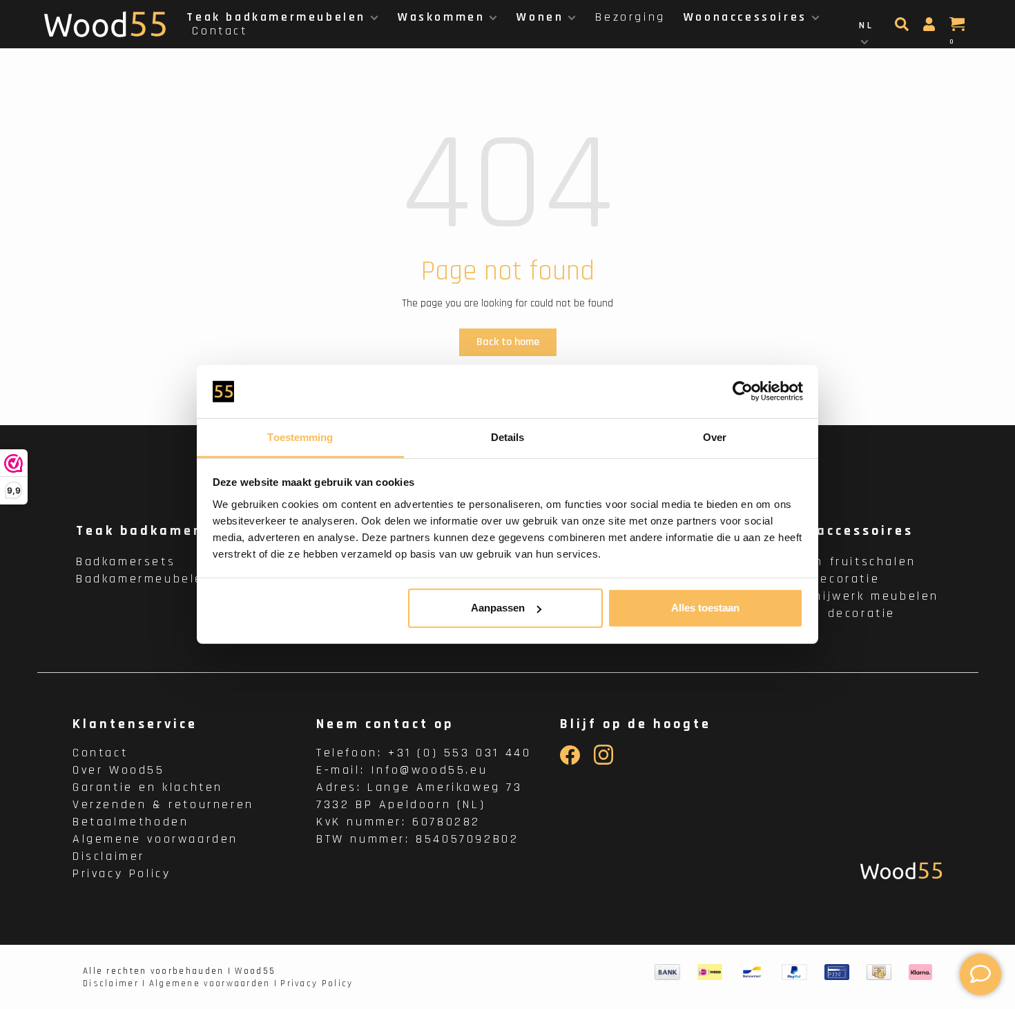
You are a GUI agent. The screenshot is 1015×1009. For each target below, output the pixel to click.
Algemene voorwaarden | (213, 983)
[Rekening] (930, 28)
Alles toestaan (705, 608)
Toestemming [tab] (300, 437)
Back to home (507, 342)
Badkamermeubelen (144, 579)
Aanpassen (498, 608)
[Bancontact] (752, 971)
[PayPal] (794, 971)
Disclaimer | (114, 983)
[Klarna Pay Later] (921, 971)
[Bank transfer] (667, 971)
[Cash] (879, 971)
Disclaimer (108, 856)
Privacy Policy (121, 873)
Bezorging (630, 17)
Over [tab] (714, 437)
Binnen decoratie (834, 613)
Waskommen (441, 17)
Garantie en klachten (147, 787)
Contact (219, 31)
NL (866, 25)
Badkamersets (125, 561)
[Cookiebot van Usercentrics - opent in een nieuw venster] (742, 391)
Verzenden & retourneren (163, 804)
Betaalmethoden (130, 822)
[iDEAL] (709, 971)
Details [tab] (508, 437)
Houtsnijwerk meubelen (856, 596)
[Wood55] (901, 870)
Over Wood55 (118, 770)
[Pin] (836, 971)
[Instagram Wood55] (604, 761)
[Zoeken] (903, 28)
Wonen (539, 17)
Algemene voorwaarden (155, 839)
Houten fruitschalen (844, 561)
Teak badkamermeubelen (276, 17)
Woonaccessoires (745, 17)
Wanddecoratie (826, 579)
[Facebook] (570, 761)
